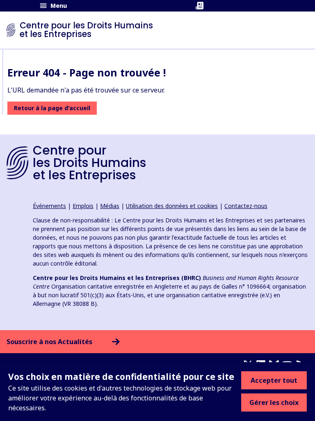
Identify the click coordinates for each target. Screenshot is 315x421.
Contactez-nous (245, 206)
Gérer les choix (274, 402)
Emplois (83, 206)
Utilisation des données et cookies (172, 206)
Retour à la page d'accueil (52, 108)
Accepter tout (274, 380)
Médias (109, 206)
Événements (49, 206)
